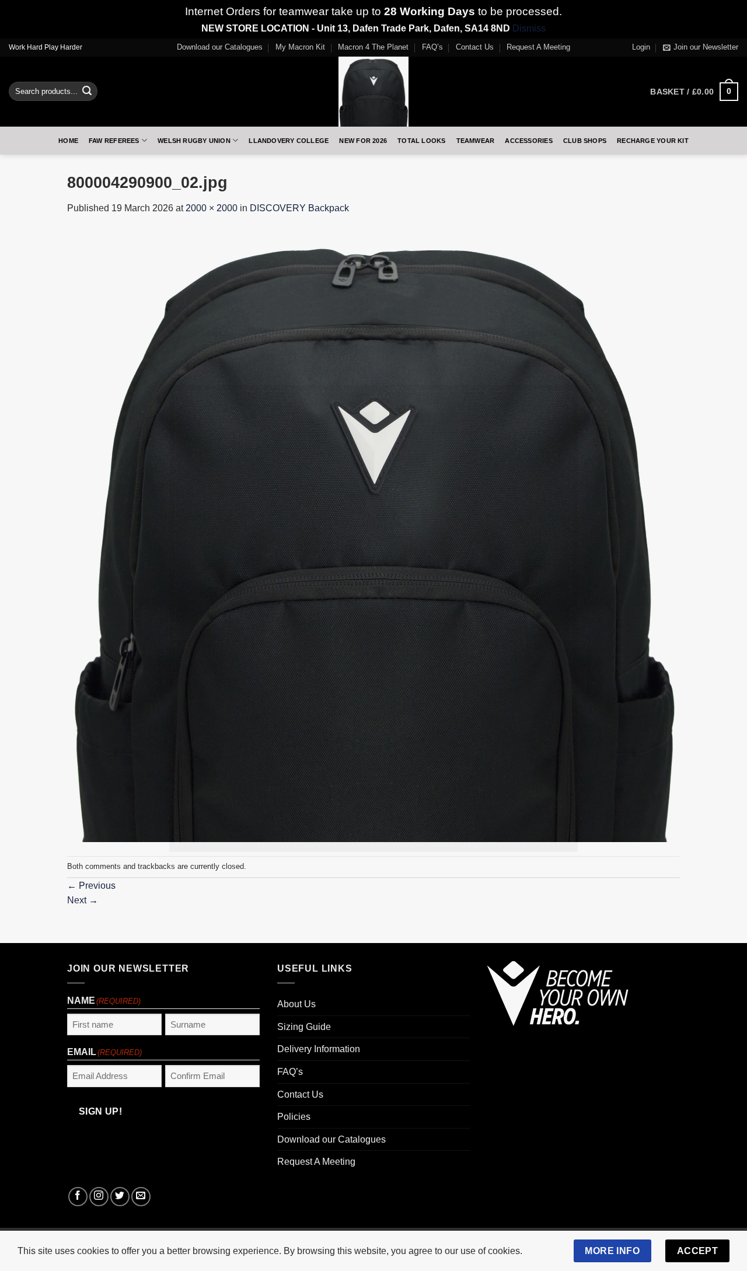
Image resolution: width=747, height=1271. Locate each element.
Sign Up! (244, 731)
